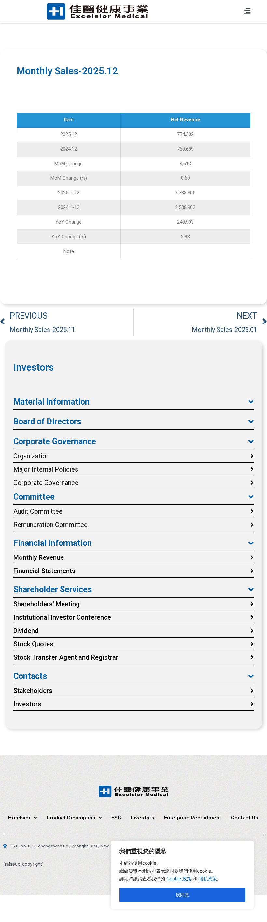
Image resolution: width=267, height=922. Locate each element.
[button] (133, 401)
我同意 (182, 895)
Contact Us (244, 818)
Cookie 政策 (178, 878)
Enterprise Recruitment (192, 818)
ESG (116, 818)
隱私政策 (208, 878)
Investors (142, 818)
